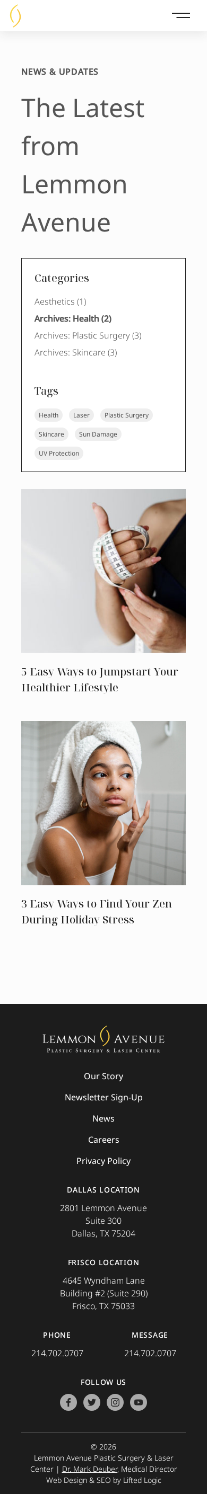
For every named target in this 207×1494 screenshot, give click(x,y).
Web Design (66, 1480)
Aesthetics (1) (60, 301)
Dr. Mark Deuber (89, 1469)
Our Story (103, 1076)
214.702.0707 (57, 1353)
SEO (104, 1480)
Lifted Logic (142, 1480)
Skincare (51, 434)
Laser (81, 415)
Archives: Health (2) (72, 318)
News (103, 1118)
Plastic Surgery (127, 415)
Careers (103, 1139)
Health (48, 415)
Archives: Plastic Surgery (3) (87, 335)
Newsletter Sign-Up (104, 1097)
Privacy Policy (103, 1161)
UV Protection (59, 453)
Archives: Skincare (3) (75, 352)
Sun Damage (98, 434)
